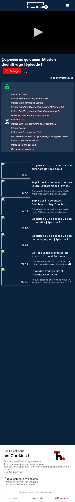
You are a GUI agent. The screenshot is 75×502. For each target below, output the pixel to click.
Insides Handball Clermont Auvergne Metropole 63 (37, 106)
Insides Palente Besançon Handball (29, 98)
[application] (37, 32)
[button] (37, 32)
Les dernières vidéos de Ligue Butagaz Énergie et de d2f (40, 136)
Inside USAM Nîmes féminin (25, 140)
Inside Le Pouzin (19, 94)
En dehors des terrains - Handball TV (30, 115)
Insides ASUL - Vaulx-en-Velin (26, 132)
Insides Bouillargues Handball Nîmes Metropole (35, 111)
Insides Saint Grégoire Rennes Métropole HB (33, 123)
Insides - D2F (18, 119)
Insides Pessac (18, 128)
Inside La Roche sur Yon (23, 144)
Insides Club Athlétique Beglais (27, 102)
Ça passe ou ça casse (22, 149)
